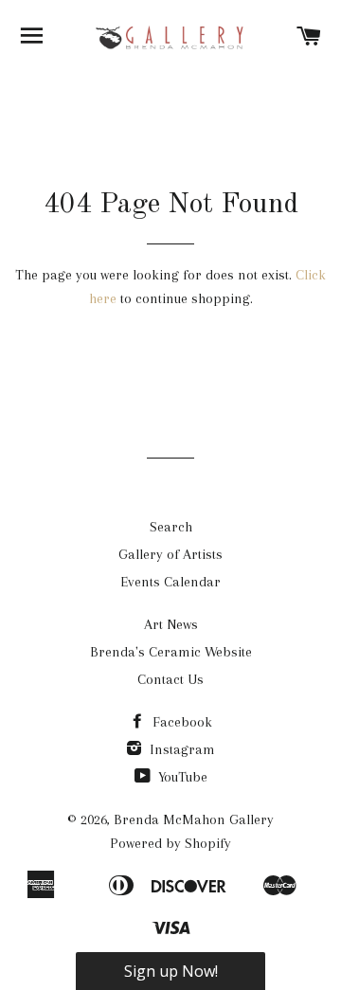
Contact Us (170, 679)
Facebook (180, 721)
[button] (170, 971)
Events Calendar (170, 581)
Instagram (180, 749)
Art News (171, 624)
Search (171, 526)
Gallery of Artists (170, 554)
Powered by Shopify (170, 843)
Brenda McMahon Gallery (194, 819)
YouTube (180, 776)
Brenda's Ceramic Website (171, 651)
